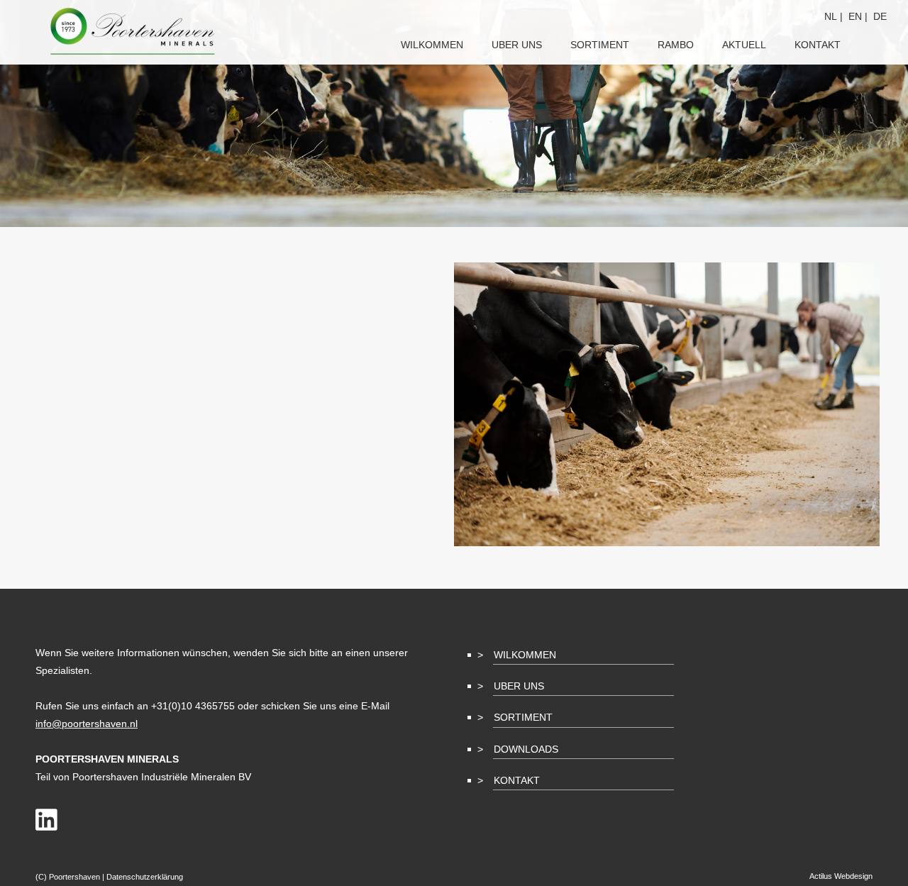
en (855, 16)
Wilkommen (525, 654)
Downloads (526, 749)
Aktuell (744, 44)
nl (830, 16)
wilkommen (432, 44)
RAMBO (676, 44)
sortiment (599, 44)
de (880, 16)
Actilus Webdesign (841, 876)
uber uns (517, 44)
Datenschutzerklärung (144, 877)
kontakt (817, 44)
